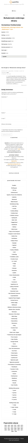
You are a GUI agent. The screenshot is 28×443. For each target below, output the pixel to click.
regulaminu (14, 161)
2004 (12, 430)
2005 (9, 430)
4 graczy (14, 397)
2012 (5, 428)
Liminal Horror (14, 300)
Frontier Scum (14, 259)
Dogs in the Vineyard (14, 231)
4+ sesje (14, 414)
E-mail (3, 118)
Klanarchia (14, 288)
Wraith (14, 383)
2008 (18, 428)
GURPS (14, 272)
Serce (14, 344)
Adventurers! (14, 192)
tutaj (19, 149)
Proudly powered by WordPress (11, 438)
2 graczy (14, 392)
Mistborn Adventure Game (14, 307)
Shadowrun (14, 346)
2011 (9, 428)
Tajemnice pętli (14, 360)
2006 (5, 430)
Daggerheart (14, 222)
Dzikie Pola (14, 236)
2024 (5, 425)
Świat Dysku (14, 353)
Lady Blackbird (14, 295)
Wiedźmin (14, 378)
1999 (16, 431)
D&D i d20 (14, 220)
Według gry (14, 188)
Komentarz (4, 97)
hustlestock (16, 440)
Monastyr (14, 311)
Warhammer (14, 376)
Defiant (14, 227)
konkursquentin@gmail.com (14, 152)
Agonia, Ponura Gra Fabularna (14, 194)
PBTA (14, 330)
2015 (15, 427)
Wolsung (14, 380)
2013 (22, 427)
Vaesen (14, 373)
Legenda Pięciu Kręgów (14, 298)
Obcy (14, 325)
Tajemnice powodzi (14, 362)
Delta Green (14, 229)
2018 (5, 427)
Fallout (14, 247)
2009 (15, 428)
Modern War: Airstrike (14, 309)
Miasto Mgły (14, 302)
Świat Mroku (14, 355)
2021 (15, 425)
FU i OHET (14, 261)
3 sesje (14, 411)
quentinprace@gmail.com (14, 164)
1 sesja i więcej (14, 407)
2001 (22, 430)
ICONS (14, 277)
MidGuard (14, 305)
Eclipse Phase (14, 240)
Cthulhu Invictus (14, 215)
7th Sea (14, 190)
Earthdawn (14, 238)
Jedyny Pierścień (14, 286)
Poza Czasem (14, 337)
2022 (12, 425)
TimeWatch (14, 366)
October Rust (14, 327)
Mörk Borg (14, 316)
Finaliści (14, 185)
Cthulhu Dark (14, 213)
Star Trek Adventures (14, 348)
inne (14, 279)
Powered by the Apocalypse (14, 334)
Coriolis (14, 208)
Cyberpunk (14, 217)
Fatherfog (14, 254)
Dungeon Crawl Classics (14, 233)
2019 (22, 425)
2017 (9, 427)
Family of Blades (14, 249)
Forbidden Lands (14, 256)
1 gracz (14, 390)
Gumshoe (14, 270)
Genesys (14, 268)
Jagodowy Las (14, 284)
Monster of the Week (14, 314)
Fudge (14, 263)
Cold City (14, 206)
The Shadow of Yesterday (14, 364)
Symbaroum (14, 357)
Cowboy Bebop (14, 211)
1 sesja (14, 405)
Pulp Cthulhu (14, 339)
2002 (18, 430)
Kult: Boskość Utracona (14, 293)
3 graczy (14, 395)
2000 (12, 431)
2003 (15, 430)
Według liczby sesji (14, 402)
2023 (9, 425)
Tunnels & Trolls (14, 369)
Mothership (14, 318)
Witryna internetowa (6, 124)
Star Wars (14, 350)
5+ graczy (14, 399)
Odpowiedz (24, 85)
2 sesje (14, 409)
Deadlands (14, 224)
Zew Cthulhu (14, 385)
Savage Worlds (14, 341)
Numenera (14, 323)
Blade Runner (14, 201)
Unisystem (14, 371)
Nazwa (3, 112)
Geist (14, 266)
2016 (12, 427)
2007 (22, 428)
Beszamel (14, 199)
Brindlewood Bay (14, 204)
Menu (14, 11)
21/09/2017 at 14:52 (6, 74)
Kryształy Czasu (14, 291)
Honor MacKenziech (14, 275)
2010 (12, 428)
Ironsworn (14, 282)
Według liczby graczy (14, 388)
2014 (18, 427)
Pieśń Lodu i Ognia (14, 332)
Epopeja (14, 243)
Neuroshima (14, 321)
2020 (18, 425)
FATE (14, 252)
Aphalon (14, 197)
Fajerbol (14, 245)
